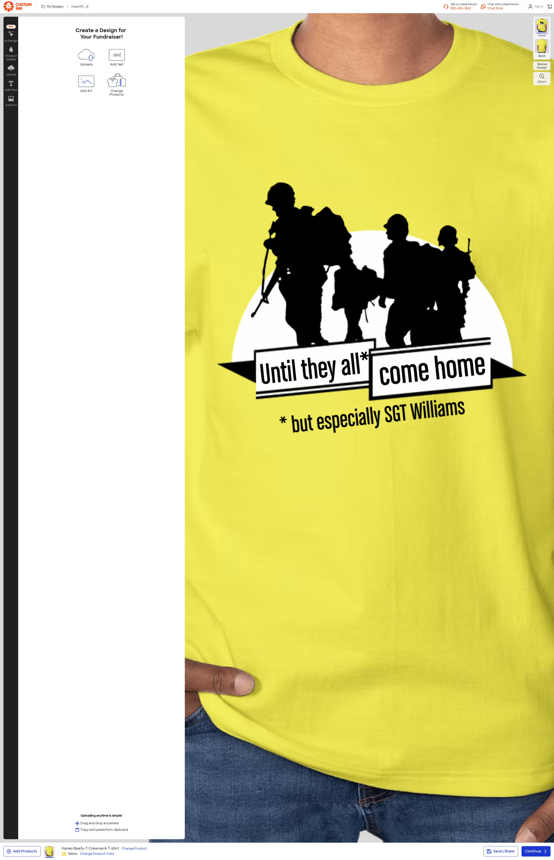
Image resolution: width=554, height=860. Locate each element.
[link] (17, 6)
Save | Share (503, 851)
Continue (533, 851)
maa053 (77, 6)
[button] (503, 8)
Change (134, 848)
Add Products (25, 851)
